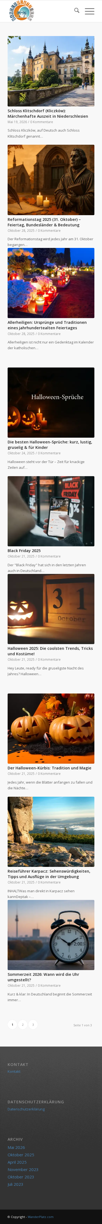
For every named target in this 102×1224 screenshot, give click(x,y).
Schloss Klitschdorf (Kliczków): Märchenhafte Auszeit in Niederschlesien (48, 113)
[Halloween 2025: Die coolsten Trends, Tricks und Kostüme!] (51, 609)
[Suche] (74, 11)
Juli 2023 (15, 1184)
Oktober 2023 (21, 1176)
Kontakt (14, 1071)
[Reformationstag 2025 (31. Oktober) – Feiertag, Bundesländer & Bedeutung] (51, 180)
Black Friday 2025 (24, 550)
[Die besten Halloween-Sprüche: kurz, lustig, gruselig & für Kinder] (51, 403)
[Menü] (86, 11)
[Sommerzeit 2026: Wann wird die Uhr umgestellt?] (51, 935)
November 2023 (23, 1169)
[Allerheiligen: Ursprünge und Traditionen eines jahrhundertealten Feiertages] (51, 283)
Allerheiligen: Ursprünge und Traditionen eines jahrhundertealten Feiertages (47, 325)
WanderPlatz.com (41, 1217)
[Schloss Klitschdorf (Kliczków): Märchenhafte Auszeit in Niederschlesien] (51, 71)
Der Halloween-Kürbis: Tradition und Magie (49, 767)
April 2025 (17, 1162)
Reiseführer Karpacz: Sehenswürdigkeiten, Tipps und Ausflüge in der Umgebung (49, 874)
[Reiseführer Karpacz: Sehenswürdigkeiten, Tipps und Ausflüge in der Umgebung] (51, 832)
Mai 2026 (16, 1147)
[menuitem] (74, 11)
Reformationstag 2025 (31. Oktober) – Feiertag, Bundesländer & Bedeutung (44, 222)
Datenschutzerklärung (26, 1109)
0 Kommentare (41, 122)
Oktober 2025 (21, 1154)
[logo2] (42, 11)
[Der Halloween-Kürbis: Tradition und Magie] (51, 728)
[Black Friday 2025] (51, 511)
